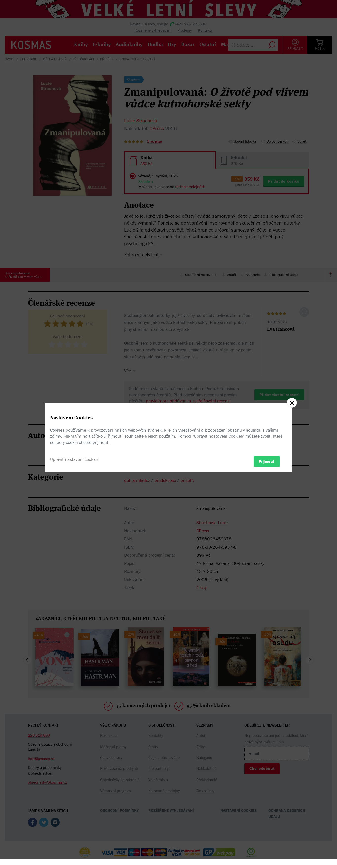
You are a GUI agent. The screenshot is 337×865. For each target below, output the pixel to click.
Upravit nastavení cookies (74, 459)
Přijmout (267, 461)
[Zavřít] (292, 403)
